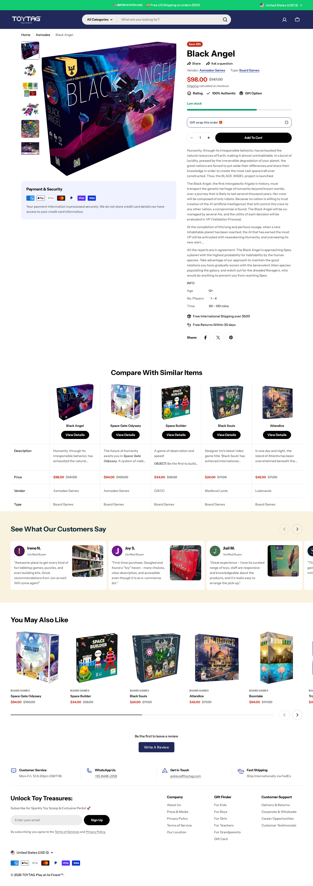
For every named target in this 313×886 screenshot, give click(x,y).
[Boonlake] (275, 657)
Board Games (249, 70)
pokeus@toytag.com (185, 776)
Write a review (156, 747)
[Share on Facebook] (205, 337)
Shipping (192, 86)
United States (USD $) (282, 5)
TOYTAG (28, 875)
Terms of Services (67, 832)
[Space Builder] (96, 657)
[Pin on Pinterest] (231, 337)
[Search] (225, 19)
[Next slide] (297, 529)
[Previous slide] (284, 529)
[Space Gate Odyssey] (37, 657)
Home (25, 35)
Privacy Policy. (96, 832)
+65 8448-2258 (106, 776)
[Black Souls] (156, 657)
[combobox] (156, 19)
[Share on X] (218, 337)
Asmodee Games (212, 70)
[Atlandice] (216, 657)
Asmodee (43, 35)
